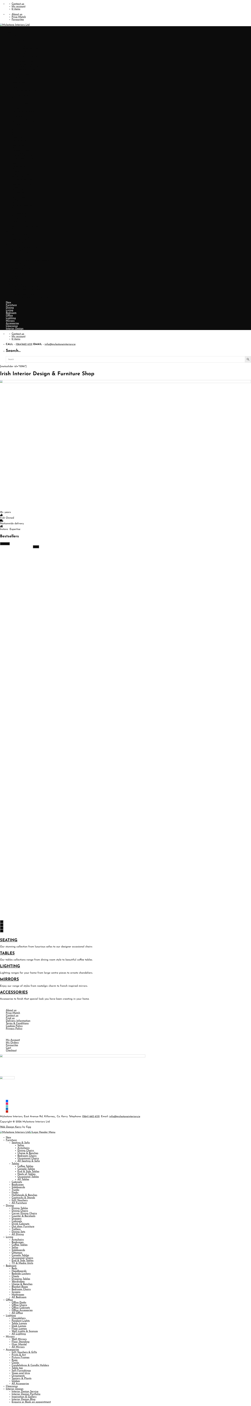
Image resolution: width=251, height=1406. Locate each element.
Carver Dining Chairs (24, 108)
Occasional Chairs (28, 53)
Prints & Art (19, 250)
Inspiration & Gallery (24, 292)
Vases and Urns (21, 268)
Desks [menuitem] (15, 1192)
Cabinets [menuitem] (17, 1182)
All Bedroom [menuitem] (19, 1297)
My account (18, 6)
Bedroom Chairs (26, 51)
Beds (14, 163)
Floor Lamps (19, 224)
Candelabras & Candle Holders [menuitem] (30, 1365)
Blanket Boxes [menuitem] (20, 1287)
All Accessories (20, 279)
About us (17, 14)
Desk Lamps (19, 221)
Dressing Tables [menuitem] (21, 1279)
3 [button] (1, 928)
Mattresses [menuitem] (18, 1294)
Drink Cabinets (20, 119)
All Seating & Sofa (28, 56)
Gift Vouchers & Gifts (24, 247)
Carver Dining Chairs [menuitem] (24, 1213)
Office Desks (19, 197)
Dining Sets (18, 127)
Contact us (18, 4)
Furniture (11, 35)
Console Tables (26, 64)
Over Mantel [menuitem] (19, 1344)
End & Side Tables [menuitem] (28, 1171)
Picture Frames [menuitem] (20, 1357)
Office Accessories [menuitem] (22, 1310)
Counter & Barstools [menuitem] (23, 1216)
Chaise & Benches (27, 48)
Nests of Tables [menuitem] (26, 1174)
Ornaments (18, 271)
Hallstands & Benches (24, 90)
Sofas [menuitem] (20, 1145)
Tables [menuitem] (15, 1163)
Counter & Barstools (23, 111)
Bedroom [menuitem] (11, 1266)
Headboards (19, 166)
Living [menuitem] (9, 1237)
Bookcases (18, 80)
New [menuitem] (8, 1137)
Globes (16, 276)
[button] (4, 27)
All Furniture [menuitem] (19, 1203)
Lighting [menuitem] (11, 1315)
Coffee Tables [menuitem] (25, 1166)
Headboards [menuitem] (19, 1271)
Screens (16, 187)
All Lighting (19, 229)
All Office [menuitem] (17, 1313)
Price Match (19, 17)
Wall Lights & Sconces (25, 226)
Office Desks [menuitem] (19, 1302)
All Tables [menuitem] (23, 1179)
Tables (15, 59)
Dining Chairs (25, 46)
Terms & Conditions (17, 1023)
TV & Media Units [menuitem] (22, 1263)
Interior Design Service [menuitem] (25, 1391)
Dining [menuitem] (10, 1205)
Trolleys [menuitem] (16, 1229)
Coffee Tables (25, 61)
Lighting (11, 211)
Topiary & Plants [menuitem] (21, 1378)
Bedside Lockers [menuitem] (21, 1273)
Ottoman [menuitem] (17, 1252)
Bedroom (11, 161)
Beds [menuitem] (14, 1268)
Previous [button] (5, 544)
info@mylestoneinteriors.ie (60, 344)
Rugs (14, 255)
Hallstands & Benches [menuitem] (24, 1195)
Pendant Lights (21, 216)
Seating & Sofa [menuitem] (21, 1142)
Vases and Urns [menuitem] (21, 1373)
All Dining (18, 129)
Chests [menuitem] (15, 1276)
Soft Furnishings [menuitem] (21, 1370)
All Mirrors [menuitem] (18, 1347)
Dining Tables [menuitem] (20, 1208)
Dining (10, 101)
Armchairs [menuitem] (23, 1148)
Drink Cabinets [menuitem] (20, 1224)
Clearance (12, 281)
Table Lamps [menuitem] (19, 1323)
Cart (8, 1048)
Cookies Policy (14, 1026)
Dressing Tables (21, 174)
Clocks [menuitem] (15, 1362)
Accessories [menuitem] (12, 1349)
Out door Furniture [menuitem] (23, 1226)
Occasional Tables (28, 72)
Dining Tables (20, 103)
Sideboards (18, 82)
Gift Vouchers (20, 95)
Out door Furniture (23, 121)
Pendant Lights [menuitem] (21, 1321)
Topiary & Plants (21, 273)
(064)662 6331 (24, 344)
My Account (13, 1040)
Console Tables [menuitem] (26, 1169)
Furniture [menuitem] (11, 1140)
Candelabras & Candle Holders (30, 260)
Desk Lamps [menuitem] (19, 1326)
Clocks (15, 258)
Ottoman (17, 148)
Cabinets (17, 77)
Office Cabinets (21, 203)
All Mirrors (18, 242)
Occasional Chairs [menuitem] (28, 1158)
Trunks (15, 85)
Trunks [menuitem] (15, 1190)
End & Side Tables (28, 66)
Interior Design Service (25, 286)
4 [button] (1, 931)
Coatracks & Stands (23, 93)
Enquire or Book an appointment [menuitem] (31, 1402)
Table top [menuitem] (17, 1368)
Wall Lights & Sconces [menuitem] (25, 1331)
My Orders (12, 1042)
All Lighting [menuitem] (19, 1334)
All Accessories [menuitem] (20, 1383)
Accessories (12, 245)
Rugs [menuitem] (14, 1360)
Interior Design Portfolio (26, 289)
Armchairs (23, 43)
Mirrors (10, 231)
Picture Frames (20, 252)
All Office (17, 208)
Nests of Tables (26, 69)
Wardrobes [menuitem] (18, 1281)
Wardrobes (18, 176)
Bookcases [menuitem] (18, 1184)
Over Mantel (19, 239)
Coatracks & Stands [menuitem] (23, 1197)
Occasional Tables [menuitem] (28, 1177)
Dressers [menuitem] (16, 1218)
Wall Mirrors (19, 234)
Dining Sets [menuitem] (18, 1232)
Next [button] (36, 547)
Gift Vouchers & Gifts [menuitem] (24, 1352)
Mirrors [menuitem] (10, 1336)
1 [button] (1, 922)
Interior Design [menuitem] (14, 1389)
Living (9, 132)
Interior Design (14, 284)
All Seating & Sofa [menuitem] (28, 1161)
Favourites (18, 19)
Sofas (20, 40)
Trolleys (16, 124)
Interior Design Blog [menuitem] (23, 1399)
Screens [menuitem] (16, 1292)
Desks (15, 87)
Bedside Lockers (21, 169)
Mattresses (18, 190)
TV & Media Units (22, 158)
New (8, 32)
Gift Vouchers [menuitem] (20, 1200)
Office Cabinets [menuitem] (21, 1307)
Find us (10, 1018)
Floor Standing (20, 237)
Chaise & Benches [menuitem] (27, 1153)
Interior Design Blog (23, 294)
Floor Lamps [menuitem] (19, 1328)
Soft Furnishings (21, 266)
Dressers (16, 114)
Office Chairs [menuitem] (19, 1305)
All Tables (23, 74)
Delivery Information (18, 1021)
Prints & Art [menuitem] (19, 1355)
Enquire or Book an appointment (31, 297)
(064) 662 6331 (91, 1116)
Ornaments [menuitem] (18, 1376)
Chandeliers (19, 213)
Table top (17, 263)
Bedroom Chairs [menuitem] (26, 1156)
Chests (15, 171)
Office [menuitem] (9, 1300)
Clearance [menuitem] (12, 1386)
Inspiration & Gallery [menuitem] (24, 1397)
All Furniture (19, 98)
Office (9, 195)
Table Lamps (19, 218)
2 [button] (1, 925)
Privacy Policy (14, 1028)
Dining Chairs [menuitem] (25, 1150)
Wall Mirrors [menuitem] (19, 1339)
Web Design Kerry (10, 1127)
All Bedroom (19, 192)
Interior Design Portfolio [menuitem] (26, 1394)
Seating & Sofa (21, 38)
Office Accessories (22, 205)
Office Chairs (19, 200)
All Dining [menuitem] (18, 1234)
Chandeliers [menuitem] (19, 1318)
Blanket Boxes (20, 182)
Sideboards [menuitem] (18, 1187)
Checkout (11, 1050)
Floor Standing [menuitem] (20, 1342)
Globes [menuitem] (16, 1381)
